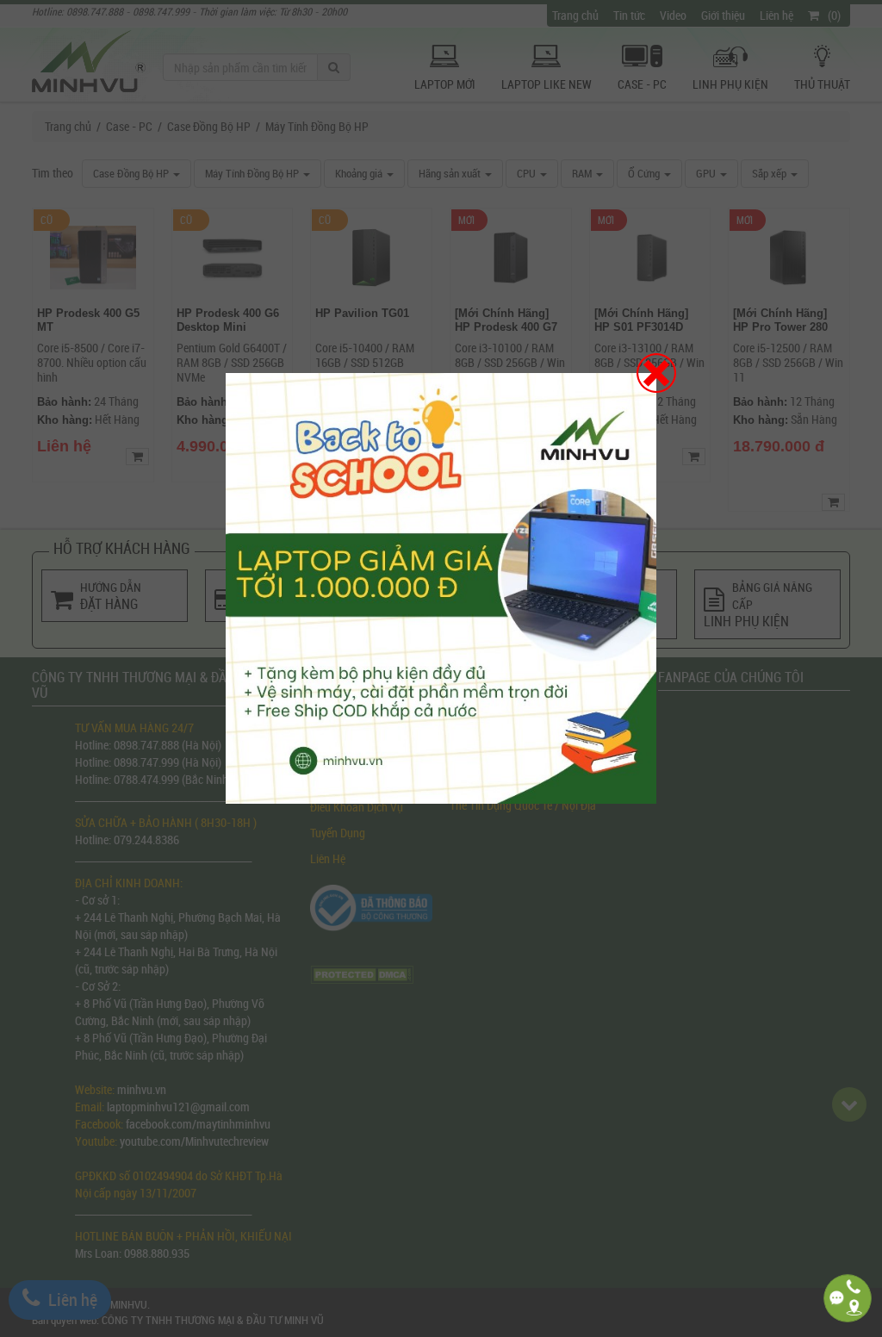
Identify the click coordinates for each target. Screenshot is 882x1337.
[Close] (656, 373)
